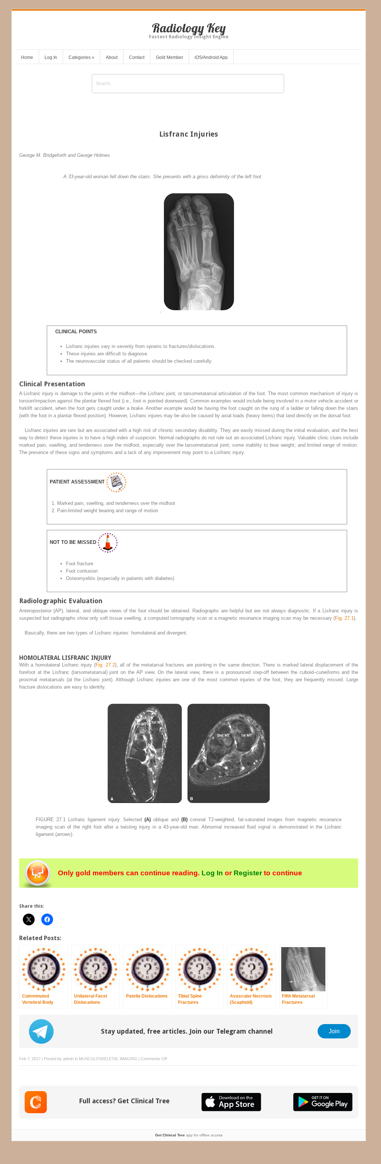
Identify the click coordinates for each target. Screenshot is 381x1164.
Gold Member (169, 57)
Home (27, 57)
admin (68, 1058)
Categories (81, 57)
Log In (51, 57)
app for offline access (189, 1135)
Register (248, 873)
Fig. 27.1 (344, 618)
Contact (136, 57)
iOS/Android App (211, 57)
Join (334, 1031)
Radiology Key (189, 28)
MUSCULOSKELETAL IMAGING (108, 1058)
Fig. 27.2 (105, 665)
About (112, 57)
